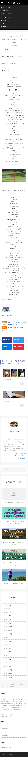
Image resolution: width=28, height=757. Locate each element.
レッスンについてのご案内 (15, 327)
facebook (7, 339)
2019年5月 (6, 652)
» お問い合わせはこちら (6, 716)
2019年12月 (6, 626)
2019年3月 (6, 659)
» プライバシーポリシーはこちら (8, 714)
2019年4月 (6, 655)
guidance (22, 405)
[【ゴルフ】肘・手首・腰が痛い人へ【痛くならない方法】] (14, 554)
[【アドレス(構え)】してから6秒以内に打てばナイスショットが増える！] (14, 513)
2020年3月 (6, 616)
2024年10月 (6, 608)
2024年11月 (6, 605)
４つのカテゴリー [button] (7, 14)
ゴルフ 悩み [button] (6, 10)
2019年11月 (6, 630)
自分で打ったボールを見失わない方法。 (14, 583)
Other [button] (4, 20)
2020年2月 (6, 619)
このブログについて (20, 453)
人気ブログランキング (7, 315)
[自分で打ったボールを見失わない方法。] (14, 575)
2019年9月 (6, 637)
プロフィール (6, 7)
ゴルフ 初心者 (14, 45)
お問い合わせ (6, 26)
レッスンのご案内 (7, 379)
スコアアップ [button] (6, 17)
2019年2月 (6, 662)
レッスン (5, 23)
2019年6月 (6, 648)
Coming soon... (5, 728)
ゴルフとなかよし (10, 754)
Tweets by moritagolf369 (6, 747)
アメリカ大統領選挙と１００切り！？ (14, 502)
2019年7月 (6, 644)
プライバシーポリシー (19, 455)
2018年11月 (6, 673)
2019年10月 (6, 634)
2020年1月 (6, 623)
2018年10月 (6, 677)
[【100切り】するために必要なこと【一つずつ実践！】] (14, 533)
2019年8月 (6, 641)
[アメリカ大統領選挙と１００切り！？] (14, 494)
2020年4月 (6, 612)
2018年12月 (6, 670)
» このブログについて (5, 712)
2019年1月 (6, 666)
